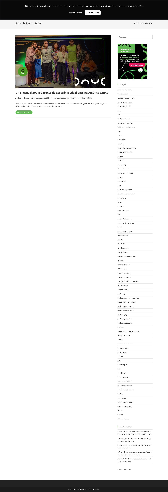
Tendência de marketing (126, 390)
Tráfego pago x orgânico (126, 402)
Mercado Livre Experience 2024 (128, 331)
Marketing (121, 294)
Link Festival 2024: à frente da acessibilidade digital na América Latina (61, 92)
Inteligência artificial (124, 277)
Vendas (120, 415)
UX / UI (120, 411)
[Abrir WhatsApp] (162, 486)
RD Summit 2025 (123, 348)
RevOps (120, 356)
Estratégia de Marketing (126, 223)
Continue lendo (25, 111)
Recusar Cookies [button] (75, 13)
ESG (119, 215)
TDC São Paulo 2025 (124, 381)
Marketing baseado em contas (128, 298)
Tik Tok (120, 394)
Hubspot (121, 261)
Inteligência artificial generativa (128, 281)
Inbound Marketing (124, 273)
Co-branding (122, 165)
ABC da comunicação (125, 90)
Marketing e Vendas (125, 319)
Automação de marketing (126, 127)
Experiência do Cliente (125, 231)
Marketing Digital (123, 315)
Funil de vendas (123, 235)
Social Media (122, 373)
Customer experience (125, 190)
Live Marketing (123, 286)
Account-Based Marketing (126, 98)
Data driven (122, 198)
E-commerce (122, 206)
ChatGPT (121, 160)
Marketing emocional (125, 323)
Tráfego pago (122, 398)
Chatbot (120, 156)
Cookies (120, 177)
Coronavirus (122, 181)
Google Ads (122, 244)
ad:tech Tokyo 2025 (124, 106)
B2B (119, 131)
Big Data (120, 136)
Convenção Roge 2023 (125, 173)
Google (120, 240)
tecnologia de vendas (125, 385)
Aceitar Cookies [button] (92, 13)
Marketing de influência (126, 310)
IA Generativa (122, 269)
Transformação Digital (125, 406)
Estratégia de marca (124, 219)
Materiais (121, 327)
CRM (119, 186)
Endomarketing (123, 211)
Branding (121, 144)
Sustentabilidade (123, 377)
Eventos (74, 98)
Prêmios (120, 340)
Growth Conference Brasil (127, 256)
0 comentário (87, 98)
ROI (119, 361)
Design (120, 202)
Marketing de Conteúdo (126, 306)
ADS (119, 111)
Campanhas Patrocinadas (127, 148)
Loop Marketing (123, 290)
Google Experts (123, 248)
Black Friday (122, 140)
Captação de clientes (125, 152)
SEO (119, 369)
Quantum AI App (127, 469)
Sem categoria (123, 365)
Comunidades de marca (126, 169)
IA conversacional (124, 265)
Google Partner (123, 252)
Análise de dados (124, 119)
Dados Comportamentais (126, 194)
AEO (119, 115)
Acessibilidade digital (145, 23)
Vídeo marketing (123, 419)
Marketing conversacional (127, 302)
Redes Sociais (122, 352)
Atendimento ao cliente (126, 123)
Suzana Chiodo (23, 98)
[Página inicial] (135, 23)
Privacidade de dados (125, 344)
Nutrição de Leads (124, 336)
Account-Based (123, 94)
